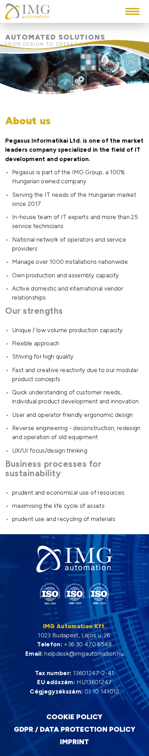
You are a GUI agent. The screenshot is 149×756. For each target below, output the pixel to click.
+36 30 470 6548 (88, 644)
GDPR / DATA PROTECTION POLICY (74, 729)
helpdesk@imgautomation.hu (84, 653)
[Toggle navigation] (132, 11)
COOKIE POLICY (74, 717)
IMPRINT (74, 742)
